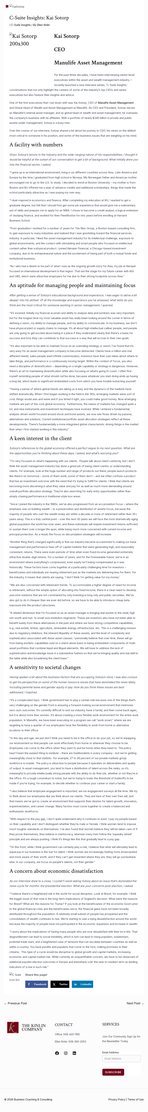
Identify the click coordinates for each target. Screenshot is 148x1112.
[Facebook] (57, 1053)
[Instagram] (66, 1053)
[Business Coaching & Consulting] (10, 6)
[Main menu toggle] (141, 6)
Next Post (135, 1003)
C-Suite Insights (21, 25)
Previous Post (15, 1003)
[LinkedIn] (74, 1053)
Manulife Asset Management (116, 102)
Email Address (110, 1052)
